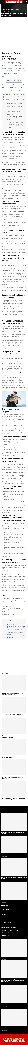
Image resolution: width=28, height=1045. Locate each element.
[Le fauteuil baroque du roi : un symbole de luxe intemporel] (14, 994)
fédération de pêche (7, 151)
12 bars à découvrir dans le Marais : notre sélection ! (13, 901)
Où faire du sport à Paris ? (8, 757)
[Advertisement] (14, 36)
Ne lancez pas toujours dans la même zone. (12, 605)
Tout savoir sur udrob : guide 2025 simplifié (11, 925)
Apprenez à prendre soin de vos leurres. (11, 608)
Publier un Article (5, 911)
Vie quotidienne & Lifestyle (6, 11)
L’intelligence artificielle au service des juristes (11, 957)
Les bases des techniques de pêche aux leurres (13, 600)
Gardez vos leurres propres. (8, 606)
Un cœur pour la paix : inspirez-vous (9, 927)
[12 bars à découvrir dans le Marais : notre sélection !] (14, 891)
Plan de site (3, 914)
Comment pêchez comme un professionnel (12, 598)
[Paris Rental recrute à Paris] (14, 844)
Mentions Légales (5, 909)
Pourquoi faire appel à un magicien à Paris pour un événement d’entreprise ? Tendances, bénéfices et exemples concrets (12, 980)
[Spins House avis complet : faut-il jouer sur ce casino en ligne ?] (14, 1017)
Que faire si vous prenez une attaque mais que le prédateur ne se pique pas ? (13, 613)
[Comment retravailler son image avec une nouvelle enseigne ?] (14, 822)
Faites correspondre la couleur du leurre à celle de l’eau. (13, 602)
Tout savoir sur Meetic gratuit (7, 932)
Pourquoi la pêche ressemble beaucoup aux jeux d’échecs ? (13, 610)
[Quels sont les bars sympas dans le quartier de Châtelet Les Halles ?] (14, 867)
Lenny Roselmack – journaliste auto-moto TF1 (11, 930)
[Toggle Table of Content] (19, 80)
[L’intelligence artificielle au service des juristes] (14, 948)
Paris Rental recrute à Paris (7, 854)
